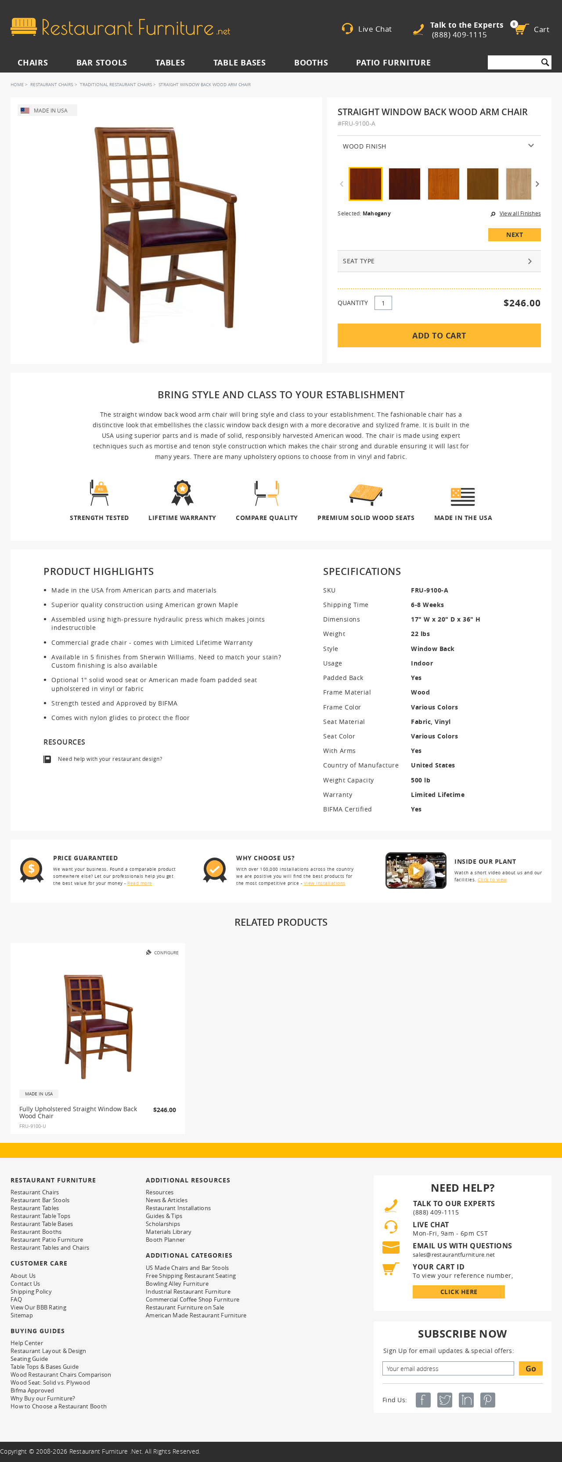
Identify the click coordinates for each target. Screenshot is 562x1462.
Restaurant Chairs (51, 84)
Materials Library (168, 1232)
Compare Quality (267, 517)
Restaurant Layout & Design (48, 1351)
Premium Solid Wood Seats (365, 517)
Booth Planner (165, 1240)
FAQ (16, 1299)
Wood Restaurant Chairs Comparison (61, 1374)
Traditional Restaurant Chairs (116, 84)
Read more (139, 883)
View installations (325, 883)
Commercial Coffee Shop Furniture (192, 1299)
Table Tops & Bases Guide (45, 1367)
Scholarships (163, 1224)
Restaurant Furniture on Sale (185, 1307)
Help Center (27, 1343)
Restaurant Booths (36, 1232)
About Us (23, 1276)
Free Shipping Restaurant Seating (191, 1276)
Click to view (492, 880)
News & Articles (166, 1200)
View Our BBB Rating (38, 1307)
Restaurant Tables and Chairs (50, 1247)
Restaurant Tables (35, 1208)
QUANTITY (353, 302)
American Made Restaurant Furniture (196, 1315)
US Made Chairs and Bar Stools (187, 1268)
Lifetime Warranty (182, 517)
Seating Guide (29, 1359)
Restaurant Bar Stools (40, 1200)
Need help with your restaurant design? (110, 759)
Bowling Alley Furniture (177, 1283)
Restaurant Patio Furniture (47, 1240)
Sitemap (22, 1315)
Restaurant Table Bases (42, 1224)
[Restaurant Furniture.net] (120, 27)
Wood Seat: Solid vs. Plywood (50, 1382)
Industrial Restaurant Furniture (188, 1291)
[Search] (545, 62)
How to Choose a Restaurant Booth (59, 1406)
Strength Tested (99, 517)
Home (17, 84)
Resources (159, 1192)
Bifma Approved (32, 1390)
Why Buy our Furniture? (43, 1398)
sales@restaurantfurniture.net (454, 1254)
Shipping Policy (31, 1291)
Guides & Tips (164, 1216)
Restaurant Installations (178, 1208)
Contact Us (25, 1283)
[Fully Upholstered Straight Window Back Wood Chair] (98, 1026)
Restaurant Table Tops (40, 1216)
